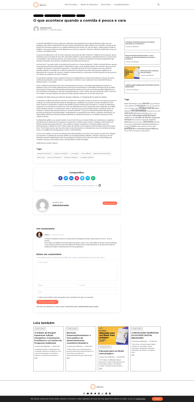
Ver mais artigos (110, 203)
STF (130, 131)
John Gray (41, 157)
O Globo (133, 126)
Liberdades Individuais (141, 124)
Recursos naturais (71, 157)
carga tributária (155, 103)
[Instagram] (84, 393)
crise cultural (86, 153)
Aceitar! (157, 399)
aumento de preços (44, 153)
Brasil (146, 103)
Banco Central (138, 103)
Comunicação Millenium (132, 46)
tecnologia (136, 131)
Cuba (136, 108)
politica (129, 128)
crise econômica (129, 108)
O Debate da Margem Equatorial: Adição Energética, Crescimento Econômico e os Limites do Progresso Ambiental (48, 338)
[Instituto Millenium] (39, 4)
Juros (134, 122)
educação (129, 113)
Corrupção (140, 105)
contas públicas (129, 106)
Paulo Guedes (141, 126)
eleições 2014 (153, 113)
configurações (140, 399)
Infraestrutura (136, 120)
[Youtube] (88, 393)
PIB (154, 126)
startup (126, 131)
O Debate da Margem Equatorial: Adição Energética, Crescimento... (140, 42)
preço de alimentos (54, 157)
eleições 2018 (130, 115)
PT (136, 129)
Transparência (145, 131)
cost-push (74, 153)
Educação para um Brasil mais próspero (150, 71)
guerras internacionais (102, 153)
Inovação (145, 120)
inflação (128, 119)
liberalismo (139, 122)
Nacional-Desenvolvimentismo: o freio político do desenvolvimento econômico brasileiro (140, 57)
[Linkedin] (99, 393)
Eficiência (138, 113)
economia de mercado (153, 111)
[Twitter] (95, 393)
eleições (145, 113)
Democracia (146, 107)
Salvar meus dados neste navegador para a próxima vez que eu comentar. (66, 297)
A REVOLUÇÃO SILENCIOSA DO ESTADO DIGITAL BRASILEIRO (145, 335)
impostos (156, 117)
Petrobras (149, 126)
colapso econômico (61, 153)
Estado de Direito (143, 117)
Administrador (46, 28)
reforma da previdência (147, 128)
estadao (127, 117)
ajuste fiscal (128, 103)
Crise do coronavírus (153, 106)
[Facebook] (91, 393)
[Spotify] (110, 393)
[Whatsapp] (102, 393)
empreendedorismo (146, 115)
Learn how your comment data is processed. (82, 306)
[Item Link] (132, 73)
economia (139, 110)
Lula (152, 124)
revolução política (87, 157)
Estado (132, 117)
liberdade (148, 122)
